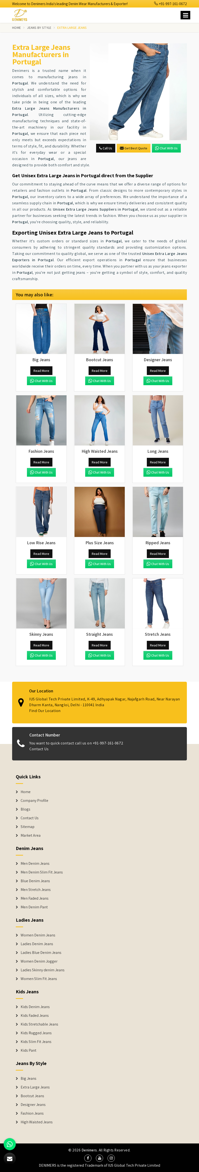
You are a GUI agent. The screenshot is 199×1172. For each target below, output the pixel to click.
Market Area (31, 835)
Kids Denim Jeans (35, 1007)
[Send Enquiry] (138, 91)
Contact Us (39, 748)
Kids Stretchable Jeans (39, 1024)
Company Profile (34, 801)
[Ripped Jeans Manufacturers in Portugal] (158, 512)
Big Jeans (28, 1078)
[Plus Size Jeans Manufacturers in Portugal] (99, 512)
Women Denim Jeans (38, 935)
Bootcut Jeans (32, 1096)
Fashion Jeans (32, 1113)
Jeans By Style (39, 27)
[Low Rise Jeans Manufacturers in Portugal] (41, 512)
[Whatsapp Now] (10, 1144)
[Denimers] (22, 14)
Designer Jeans (33, 1105)
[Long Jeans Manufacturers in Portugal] (158, 420)
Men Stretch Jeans (36, 890)
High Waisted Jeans (37, 1122)
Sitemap (27, 827)
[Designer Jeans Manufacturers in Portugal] (158, 329)
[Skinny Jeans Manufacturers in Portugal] (41, 603)
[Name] (185, 15)
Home (16, 27)
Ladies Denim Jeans (37, 944)
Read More (41, 370)
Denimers (89, 1150)
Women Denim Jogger (39, 961)
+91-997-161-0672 (172, 3)
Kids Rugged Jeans (36, 1033)
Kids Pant (28, 1050)
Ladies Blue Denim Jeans (41, 953)
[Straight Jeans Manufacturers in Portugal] (99, 603)
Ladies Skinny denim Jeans (43, 970)
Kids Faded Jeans (35, 1016)
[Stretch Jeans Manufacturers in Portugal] (158, 603)
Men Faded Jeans (35, 898)
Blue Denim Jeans (35, 881)
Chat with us (169, 148)
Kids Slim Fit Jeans (36, 1042)
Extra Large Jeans (35, 1087)
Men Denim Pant (34, 907)
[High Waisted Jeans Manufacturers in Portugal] (99, 420)
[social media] (87, 1158)
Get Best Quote (135, 148)
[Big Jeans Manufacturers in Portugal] (41, 329)
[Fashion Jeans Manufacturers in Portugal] (41, 420)
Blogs (25, 809)
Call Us (107, 148)
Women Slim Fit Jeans (39, 979)
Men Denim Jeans (35, 864)
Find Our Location (45, 710)
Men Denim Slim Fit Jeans (42, 872)
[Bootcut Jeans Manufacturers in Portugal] (99, 329)
